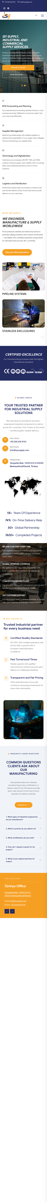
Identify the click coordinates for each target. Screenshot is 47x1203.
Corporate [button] (7, 5)
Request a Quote (18, 68)
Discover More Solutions (17, 252)
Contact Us (22, 805)
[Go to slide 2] (25, 85)
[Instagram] (4, 9)
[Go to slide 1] (22, 85)
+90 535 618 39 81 (18, 441)
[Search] (36, 15)
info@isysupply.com (19, 450)
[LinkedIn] (8, 9)
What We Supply (17, 75)
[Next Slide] (42, 337)
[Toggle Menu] (42, 15)
